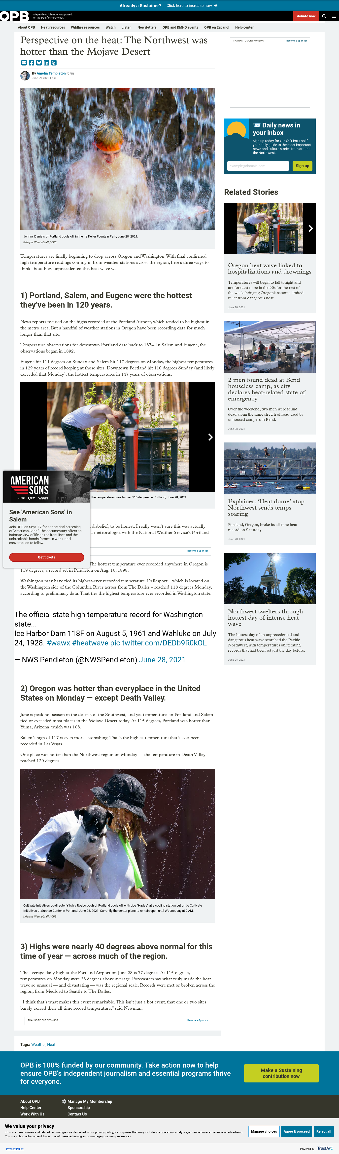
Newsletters (147, 27)
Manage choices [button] (264, 1131)
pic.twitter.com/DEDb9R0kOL (158, 642)
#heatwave (90, 642)
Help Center (30, 1107)
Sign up (302, 165)
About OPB (26, 27)
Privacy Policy (15, 1149)
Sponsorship (79, 1107)
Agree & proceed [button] (297, 1131)
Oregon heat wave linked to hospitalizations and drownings (269, 268)
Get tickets (46, 557)
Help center (244, 27)
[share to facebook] (31, 63)
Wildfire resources (85, 27)
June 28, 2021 (162, 659)
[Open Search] (324, 16)
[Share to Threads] (54, 63)
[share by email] (24, 63)
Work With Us (32, 1114)
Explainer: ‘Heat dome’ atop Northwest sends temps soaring (266, 507)
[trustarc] (324, 1149)
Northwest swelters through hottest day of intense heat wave (265, 617)
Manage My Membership (90, 1101)
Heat (51, 1044)
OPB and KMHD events (180, 27)
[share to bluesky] (39, 63)
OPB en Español (216, 27)
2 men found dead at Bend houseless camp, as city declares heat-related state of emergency (266, 389)
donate (306, 16)
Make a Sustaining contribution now (281, 1073)
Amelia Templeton (51, 73)
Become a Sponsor (197, 550)
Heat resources (53, 27)
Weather (38, 1044)
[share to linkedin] (46, 63)
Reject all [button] (323, 1131)
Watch (111, 27)
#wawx (58, 642)
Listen (127, 27)
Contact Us (77, 1114)
